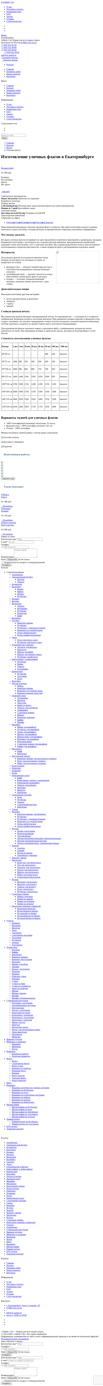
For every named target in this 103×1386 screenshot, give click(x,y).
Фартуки (16, 1025)
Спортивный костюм (26, 804)
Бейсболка (22, 613)
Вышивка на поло (20, 1092)
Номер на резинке (25, 904)
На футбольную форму (27, 911)
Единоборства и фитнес (23, 645)
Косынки (16, 962)
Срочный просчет (9, 57)
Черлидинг (17, 860)
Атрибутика (11, 947)
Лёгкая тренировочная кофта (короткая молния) (39, 838)
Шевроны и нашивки (16, 1042)
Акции (9, 16)
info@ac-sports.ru (8, 55)
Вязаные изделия (14, 1039)
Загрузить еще (8, 479)
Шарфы (20, 722)
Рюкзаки (16, 979)
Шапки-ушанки (19, 993)
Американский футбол (22, 577)
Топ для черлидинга (26, 865)
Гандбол (15, 620)
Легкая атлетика (19, 683)
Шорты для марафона (27, 734)
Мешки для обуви (20, 964)
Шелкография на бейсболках (25, 1112)
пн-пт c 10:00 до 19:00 (16, 1315)
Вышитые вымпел (20, 1054)
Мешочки (16, 1037)
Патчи (15, 1049)
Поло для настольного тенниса (31, 761)
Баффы (20, 720)
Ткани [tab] (18, 222)
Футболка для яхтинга (27, 892)
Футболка (21, 611)
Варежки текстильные (22, 959)
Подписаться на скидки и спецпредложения (24, 562)
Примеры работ (13, 71)
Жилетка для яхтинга (27, 884)
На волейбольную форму (28, 916)
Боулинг (15, 601)
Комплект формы (25, 623)
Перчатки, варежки (26, 717)
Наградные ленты (20, 1027)
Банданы (16, 950)
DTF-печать (11, 1126)
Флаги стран (17, 1066)
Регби (14, 773)
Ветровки (16, 925)
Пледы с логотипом (21, 1010)
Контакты (10, 76)
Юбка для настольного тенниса (31, 763)
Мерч (8, 1083)
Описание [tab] (11, 222)
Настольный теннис (21, 756)
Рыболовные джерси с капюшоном (33, 780)
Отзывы (10, 19)
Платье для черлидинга (27, 870)
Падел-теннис (18, 766)
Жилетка (21, 700)
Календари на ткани (21, 1013)
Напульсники (18, 1008)
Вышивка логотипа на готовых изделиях (30, 1088)
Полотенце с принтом (22, 1020)
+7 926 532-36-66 (8, 47)
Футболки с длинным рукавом (31, 628)
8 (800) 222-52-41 (29, 42)
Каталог (10, 64)
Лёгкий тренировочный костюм (32, 841)
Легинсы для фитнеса (27, 647)
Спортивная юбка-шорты (28, 877)
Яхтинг (15, 879)
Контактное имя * (9, 539)
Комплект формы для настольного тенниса (36, 758)
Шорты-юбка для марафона (29, 737)
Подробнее (7, 506)
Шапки (20, 715)
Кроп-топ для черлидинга (29, 862)
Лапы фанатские (19, 1032)
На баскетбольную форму (29, 918)
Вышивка (10, 1085)
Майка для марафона (26, 727)
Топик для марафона (26, 732)
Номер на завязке (25, 899)
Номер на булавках (25, 901)
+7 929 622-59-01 (11, 52)
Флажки (4, 511)
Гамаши (20, 850)
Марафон (16, 725)
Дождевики (17, 945)
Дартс (14, 637)
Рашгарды (21, 649)
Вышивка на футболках (23, 1090)
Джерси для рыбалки (26, 785)
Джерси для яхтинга (26, 887)
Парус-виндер (7, 525)
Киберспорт (17, 671)
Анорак (15, 942)
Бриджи (20, 579)
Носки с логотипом (21, 969)
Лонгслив (21, 703)
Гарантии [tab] (48, 222)
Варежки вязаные (20, 957)
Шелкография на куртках (23, 1117)
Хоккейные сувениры (27, 855)
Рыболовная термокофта (28, 783)
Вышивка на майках (21, 1097)
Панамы (15, 967)
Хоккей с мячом (19, 858)
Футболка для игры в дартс (29, 642)
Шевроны (16, 1046)
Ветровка (21, 787)
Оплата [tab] (32, 222)
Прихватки (17, 1034)
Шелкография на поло (22, 1109)
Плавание (16, 771)
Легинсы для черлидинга (28, 867)
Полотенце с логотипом (23, 1017)
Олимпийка (22, 698)
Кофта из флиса (24, 705)
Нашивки (16, 1044)
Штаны (20, 594)
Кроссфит (16, 681)
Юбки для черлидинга (27, 875)
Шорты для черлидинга (28, 872)
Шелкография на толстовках (25, 1114)
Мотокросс (17, 749)
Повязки (16, 974)
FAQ (8, 14)
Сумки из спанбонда (21, 986)
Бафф (19, 616)
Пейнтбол (16, 768)
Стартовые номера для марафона (32, 744)
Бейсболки (17, 954)
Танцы (15, 809)
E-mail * (4, 542)
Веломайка (22, 608)
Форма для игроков (26, 831)
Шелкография (12, 1105)
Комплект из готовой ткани (30, 630)
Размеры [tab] (25, 222)
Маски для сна (18, 1022)
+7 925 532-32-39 (8, 45)
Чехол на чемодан (20, 988)
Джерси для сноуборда (27, 708)
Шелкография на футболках (24, 1107)
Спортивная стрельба (21, 795)
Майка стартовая (25, 896)
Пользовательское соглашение (15, 1339)
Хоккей (15, 846)
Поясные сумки (19, 976)
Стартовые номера (25, 712)
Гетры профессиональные (29, 635)
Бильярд (15, 599)
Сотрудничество (13, 21)
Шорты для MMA (25, 652)
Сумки (15, 981)
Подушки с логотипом (22, 1003)
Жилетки (16, 928)
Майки (20, 591)
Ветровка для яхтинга (27, 882)
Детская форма (24, 836)
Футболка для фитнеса (27, 657)
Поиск (4, 138)
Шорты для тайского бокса (29, 654)
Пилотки (16, 971)
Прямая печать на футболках (25, 1121)
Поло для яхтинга (25, 889)
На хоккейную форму (27, 913)
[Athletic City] (7, 2)
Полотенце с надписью (22, 1015)
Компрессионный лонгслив (30, 693)
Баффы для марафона (26, 746)
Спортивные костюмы (22, 935)
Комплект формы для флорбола (31, 814)
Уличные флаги (19, 1078)
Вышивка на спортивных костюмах (28, 1095)
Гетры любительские (26, 633)
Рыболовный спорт (21, 775)
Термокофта (22, 710)
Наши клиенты (13, 74)
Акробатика (17, 574)
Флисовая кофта (24, 741)
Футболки (21, 596)
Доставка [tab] (40, 222)
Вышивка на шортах (21, 1100)
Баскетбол (16, 587)
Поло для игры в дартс (27, 640)
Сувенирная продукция (17, 1000)
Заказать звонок (9, 60)
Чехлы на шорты (24, 853)
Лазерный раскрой (14, 1129)
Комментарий (7, 557)
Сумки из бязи (18, 983)
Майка (20, 664)
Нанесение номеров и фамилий (26, 906)
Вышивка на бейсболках (23, 1102)
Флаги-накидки (19, 1080)
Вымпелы (10, 1051)
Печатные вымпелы (21, 1056)
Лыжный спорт (19, 695)
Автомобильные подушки (24, 1005)
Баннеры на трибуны (21, 1068)
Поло (19, 679)
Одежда (10, 921)
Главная (10, 69)
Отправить (6, 565)
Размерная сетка (13, 11)
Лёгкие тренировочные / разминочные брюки (38, 843)
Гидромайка (22, 669)
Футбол (15, 829)
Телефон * (5, 1346)
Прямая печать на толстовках (25, 1124)
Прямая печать (13, 1119)
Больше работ (7, 168)
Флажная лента (19, 1071)
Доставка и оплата (14, 9)
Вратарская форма (25, 833)
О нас (9, 7)
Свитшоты (17, 933)
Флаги (9, 148)
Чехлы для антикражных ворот (26, 1029)
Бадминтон (17, 584)
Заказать (5, 191)
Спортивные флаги (21, 1063)
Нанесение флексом (26, 908)
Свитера (21, 848)
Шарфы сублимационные (23, 998)
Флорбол (16, 812)
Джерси (20, 582)
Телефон (5, 544)
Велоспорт (17, 604)
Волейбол (16, 618)
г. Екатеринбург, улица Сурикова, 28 (23, 1305)
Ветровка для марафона (28, 739)
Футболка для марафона (28, 729)
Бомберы (16, 923)
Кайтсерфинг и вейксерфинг (25, 659)
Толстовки (22, 676)
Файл (3, 559)
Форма (20, 589)
